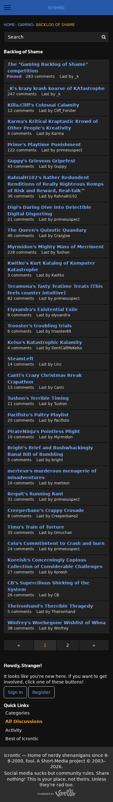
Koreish (60, 572)
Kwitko (57, 275)
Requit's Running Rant (35, 493)
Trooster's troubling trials (40, 325)
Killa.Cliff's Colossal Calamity (43, 105)
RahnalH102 (65, 196)
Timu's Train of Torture (36, 527)
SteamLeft (21, 358)
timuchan (63, 532)
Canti (59, 387)
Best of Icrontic (22, 738)
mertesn (62, 483)
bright (57, 460)
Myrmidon (63, 437)
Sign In (15, 692)
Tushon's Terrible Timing (38, 398)
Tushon (63, 252)
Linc (58, 364)
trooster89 (61, 331)
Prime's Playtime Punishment (44, 144)
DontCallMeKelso (66, 348)
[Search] (103, 37)
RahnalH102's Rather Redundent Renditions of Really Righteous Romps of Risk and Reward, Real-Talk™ (56, 184)
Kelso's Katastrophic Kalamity (45, 342)
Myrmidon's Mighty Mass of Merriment (56, 246)
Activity (13, 730)
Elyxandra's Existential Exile (43, 309)
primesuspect (69, 150)
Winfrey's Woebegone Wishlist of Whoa (56, 622)
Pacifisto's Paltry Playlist (38, 414)
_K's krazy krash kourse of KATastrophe (56, 88)
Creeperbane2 (64, 516)
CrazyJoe (62, 236)
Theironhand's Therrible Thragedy (50, 606)
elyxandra (60, 315)
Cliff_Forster (65, 110)
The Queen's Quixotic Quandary (47, 230)
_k (77, 76)
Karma (57, 133)
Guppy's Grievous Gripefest (41, 160)
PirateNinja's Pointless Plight (44, 431)
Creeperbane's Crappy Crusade (46, 510)
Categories (17, 712)
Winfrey (61, 628)
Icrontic (56, 7)
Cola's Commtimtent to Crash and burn (56, 543)
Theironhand (63, 611)
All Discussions (23, 721)
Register (41, 692)
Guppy (60, 166)
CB (56, 595)
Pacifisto (61, 420)
